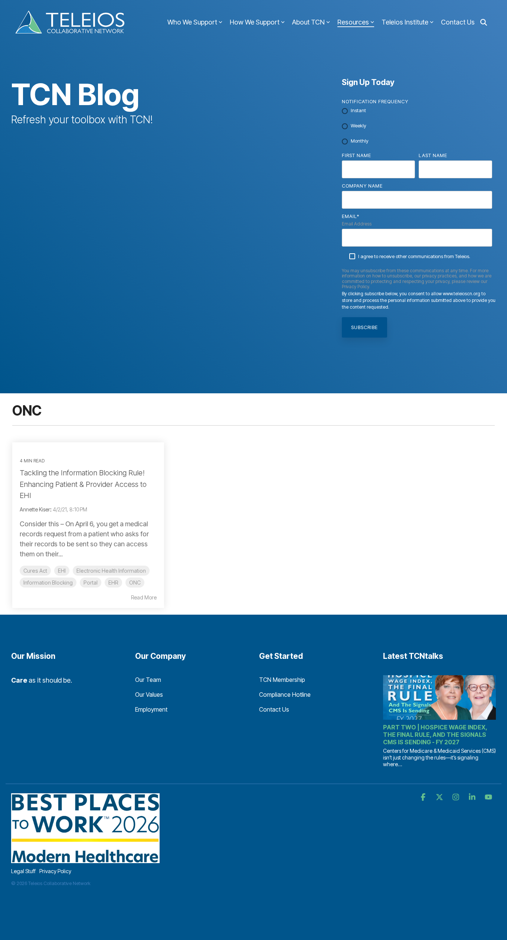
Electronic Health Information (111, 570)
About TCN (308, 22)
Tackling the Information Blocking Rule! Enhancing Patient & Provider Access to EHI (83, 484)
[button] (424, 797)
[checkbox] (417, 126)
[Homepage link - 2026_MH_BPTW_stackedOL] (85, 859)
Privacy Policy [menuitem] (55, 871)
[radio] (417, 111)
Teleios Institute (405, 22)
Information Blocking (48, 582)
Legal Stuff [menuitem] (23, 871)
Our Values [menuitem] (149, 694)
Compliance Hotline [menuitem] (285, 694)
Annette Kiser (35, 509)
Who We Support (192, 22)
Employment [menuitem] (151, 709)
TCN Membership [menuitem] (282, 679)
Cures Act (35, 570)
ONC (135, 582)
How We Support (254, 22)
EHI (62, 570)
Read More (144, 598)
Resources (353, 22)
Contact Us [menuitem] (274, 709)
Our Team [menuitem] (148, 679)
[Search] (483, 22)
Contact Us (458, 22)
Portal (91, 582)
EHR (113, 582)
